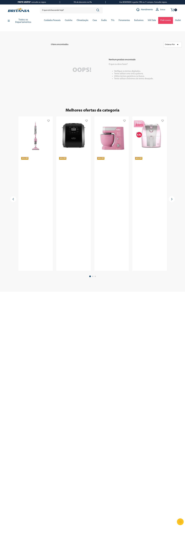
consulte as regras (32, 2)
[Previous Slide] (13, 199)
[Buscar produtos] (98, 10)
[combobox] (71, 10)
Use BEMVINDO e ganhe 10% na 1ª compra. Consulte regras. (143, 2)
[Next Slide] (172, 199)
